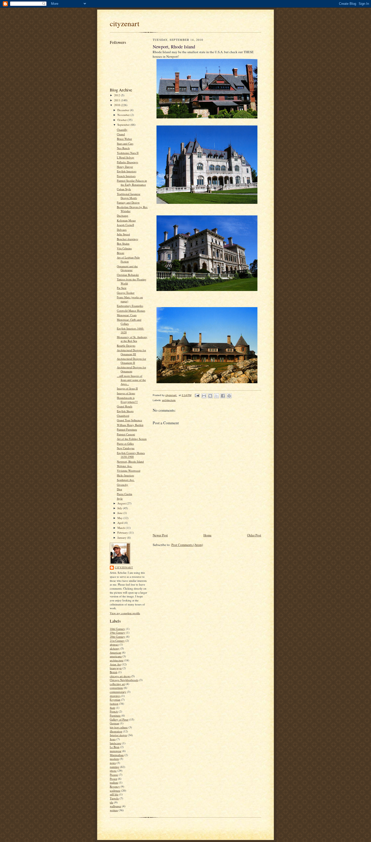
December (123, 110)
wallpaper (115, 806)
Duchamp (122, 215)
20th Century (117, 636)
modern (114, 759)
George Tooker (126, 293)
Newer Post (160, 535)
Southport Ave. (126, 480)
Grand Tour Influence (129, 420)
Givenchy (122, 485)
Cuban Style (124, 189)
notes (113, 763)
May (120, 518)
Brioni (120, 253)
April (120, 523)
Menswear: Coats (127, 315)
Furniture (115, 715)
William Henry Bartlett (130, 425)
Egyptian (115, 699)
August (121, 503)
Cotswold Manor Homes (131, 310)
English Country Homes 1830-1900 (131, 455)
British (113, 672)
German (114, 723)
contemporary (118, 692)
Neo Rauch (123, 148)
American (115, 652)
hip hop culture (119, 727)
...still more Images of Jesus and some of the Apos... (131, 379)
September (123, 124)
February (123, 532)
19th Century (117, 632)
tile (111, 802)
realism (114, 782)
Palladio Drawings (127, 162)
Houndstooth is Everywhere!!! (127, 400)
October (122, 120)
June (120, 513)
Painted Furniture (127, 429)
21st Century (117, 640)
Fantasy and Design (128, 202)
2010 (117, 105)
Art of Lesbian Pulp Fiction (128, 259)
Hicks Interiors (125, 475)
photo (113, 770)
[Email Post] (197, 395)
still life (114, 794)
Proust (113, 779)
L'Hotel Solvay (125, 157)
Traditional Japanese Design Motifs (128, 196)
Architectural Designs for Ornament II (131, 361)
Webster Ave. (124, 466)
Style (120, 498)
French (114, 711)
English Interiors (126, 171)
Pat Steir (121, 288)
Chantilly (122, 130)
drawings (115, 696)
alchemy (115, 648)
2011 (117, 100)
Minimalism (117, 755)
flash (112, 707)
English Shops (125, 411)
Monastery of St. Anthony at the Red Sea (132, 339)
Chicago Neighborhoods (124, 680)
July (120, 508)
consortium (116, 688)
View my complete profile (125, 613)
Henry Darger (125, 167)
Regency (115, 786)
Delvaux (122, 230)
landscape (115, 743)
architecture (116, 660)
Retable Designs (126, 345)
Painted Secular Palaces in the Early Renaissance (132, 182)
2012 (117, 95)
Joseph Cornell (125, 225)
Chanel (121, 134)
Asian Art (115, 664)
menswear (115, 751)
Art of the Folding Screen (132, 439)
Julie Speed (123, 234)
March (121, 528)
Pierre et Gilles (125, 443)
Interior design (118, 735)
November (123, 115)
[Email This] (203, 395)
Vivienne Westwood (128, 470)
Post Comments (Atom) (187, 544)
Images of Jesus (126, 393)
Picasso (114, 774)
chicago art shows (120, 676)
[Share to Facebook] (222, 395)
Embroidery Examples (130, 306)
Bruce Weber (124, 139)
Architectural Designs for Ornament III (131, 352)
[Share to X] (216, 395)
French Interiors (126, 176)
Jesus (113, 739)
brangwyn (116, 668)
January (122, 537)
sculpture (115, 790)
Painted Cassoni (126, 434)
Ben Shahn (123, 243)
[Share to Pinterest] (229, 395)
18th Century (117, 629)
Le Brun (114, 747)
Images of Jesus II (127, 388)
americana (116, 656)
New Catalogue (126, 448)
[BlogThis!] (210, 395)
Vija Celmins (124, 248)
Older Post (254, 535)
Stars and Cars (125, 143)
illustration (116, 731)
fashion (114, 703)
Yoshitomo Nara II (128, 153)
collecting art (117, 684)
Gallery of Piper (119, 719)
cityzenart (124, 23)
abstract (114, 644)
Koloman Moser (126, 220)
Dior (119, 489)
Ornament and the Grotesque (127, 268)
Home (207, 535)
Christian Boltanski (128, 275)
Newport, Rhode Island (130, 461)
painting (114, 767)
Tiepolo (114, 798)
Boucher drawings (127, 239)
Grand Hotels (124, 406)
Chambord (123, 415)
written (114, 810)
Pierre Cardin (124, 494)
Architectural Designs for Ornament (131, 369)
